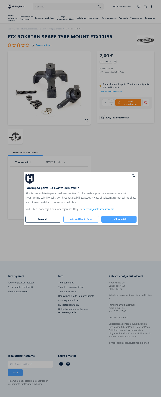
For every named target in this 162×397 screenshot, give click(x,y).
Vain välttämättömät (81, 219)
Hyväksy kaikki (119, 219)
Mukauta (43, 219)
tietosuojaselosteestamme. (99, 209)
